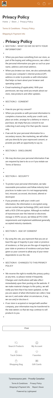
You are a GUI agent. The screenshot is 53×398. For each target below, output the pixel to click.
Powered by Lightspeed (26, 391)
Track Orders (16, 355)
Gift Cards (37, 364)
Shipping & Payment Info (13, 34)
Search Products (16, 346)
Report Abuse (38, 387)
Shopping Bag (16, 364)
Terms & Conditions (11, 28)
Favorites (37, 355)
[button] (4, 3)
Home (5, 22)
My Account (36, 346)
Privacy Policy (26, 22)
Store (14, 22)
